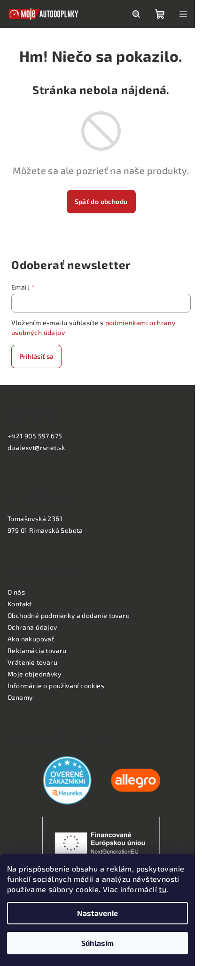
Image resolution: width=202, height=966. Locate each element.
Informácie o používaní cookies (56, 686)
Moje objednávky (34, 674)
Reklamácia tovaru (37, 650)
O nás (16, 592)
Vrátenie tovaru (32, 662)
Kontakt (20, 604)
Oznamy (20, 697)
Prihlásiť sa (36, 356)
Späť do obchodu (101, 201)
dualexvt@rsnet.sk (36, 447)
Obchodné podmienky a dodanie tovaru (69, 615)
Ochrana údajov (32, 627)
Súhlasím (97, 942)
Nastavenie (97, 912)
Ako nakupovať (31, 639)
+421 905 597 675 (35, 436)
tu (162, 889)
